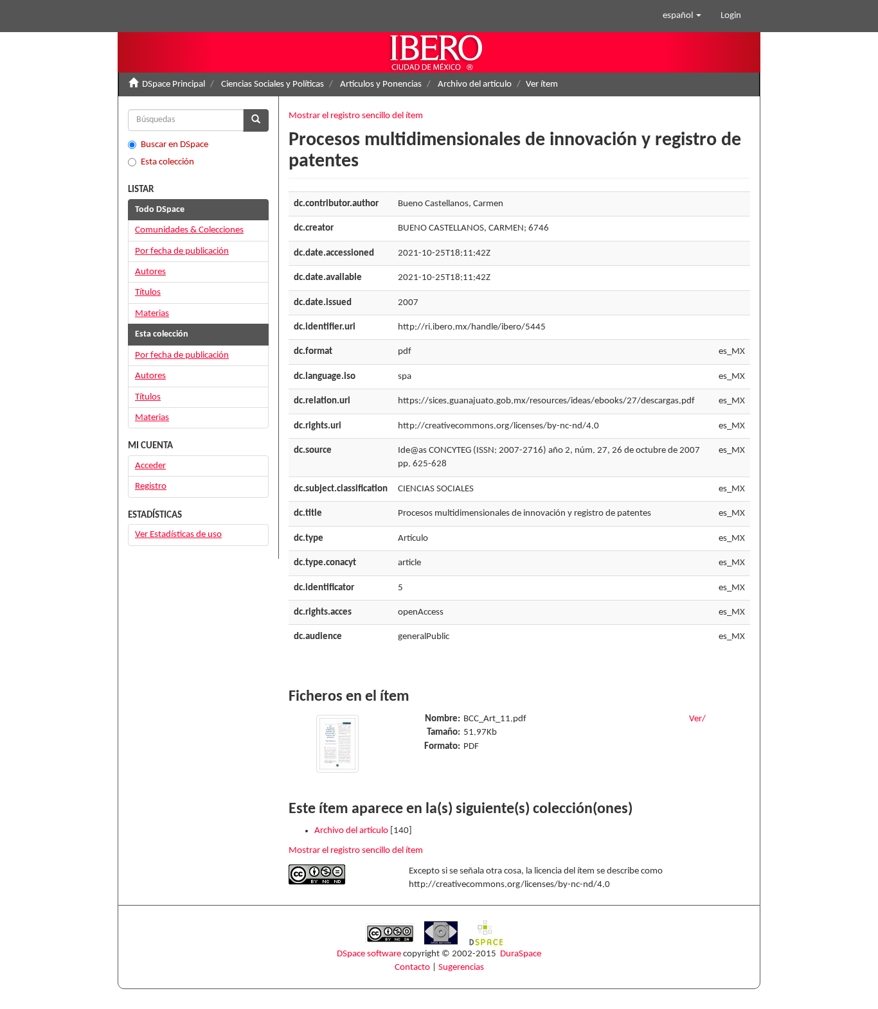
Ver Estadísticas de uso (178, 535)
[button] (682, 16)
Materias (152, 314)
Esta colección (167, 162)
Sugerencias (461, 967)
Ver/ (697, 719)
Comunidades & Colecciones (189, 230)
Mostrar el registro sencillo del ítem (356, 116)
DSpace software (369, 954)
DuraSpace (520, 954)
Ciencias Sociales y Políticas (272, 84)
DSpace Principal (173, 84)
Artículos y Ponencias (381, 84)
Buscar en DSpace (174, 145)
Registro (150, 486)
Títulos (148, 292)
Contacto (412, 967)
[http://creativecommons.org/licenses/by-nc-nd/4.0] (339, 874)
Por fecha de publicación (182, 251)
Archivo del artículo (475, 84)
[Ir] (256, 120)
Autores (150, 272)
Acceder (150, 466)
